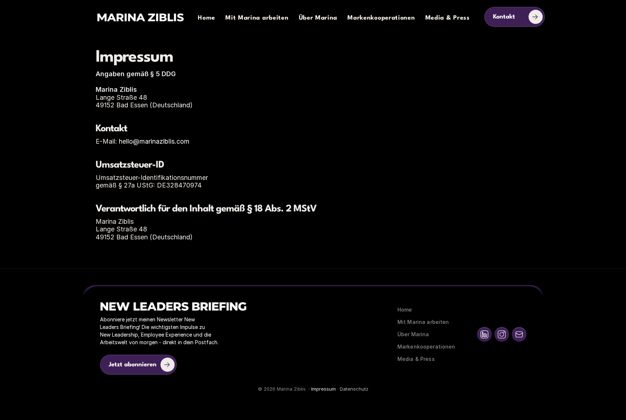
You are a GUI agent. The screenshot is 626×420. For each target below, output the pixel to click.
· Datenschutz (352, 389)
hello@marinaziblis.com (154, 141)
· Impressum (321, 389)
